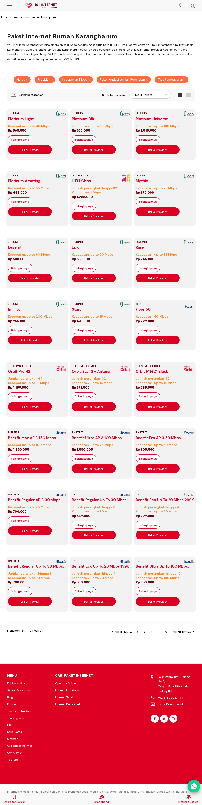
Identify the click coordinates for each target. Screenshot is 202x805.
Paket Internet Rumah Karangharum (35, 17)
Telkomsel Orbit (20, 366)
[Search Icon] (181, 6)
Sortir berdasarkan (114, 95)
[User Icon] (193, 6)
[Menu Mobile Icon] (9, 5)
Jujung (13, 113)
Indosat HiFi (81, 175)
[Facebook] (155, 719)
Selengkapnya (20, 139)
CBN (139, 304)
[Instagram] (173, 719)
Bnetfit (13, 432)
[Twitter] (164, 719)
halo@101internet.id (170, 704)
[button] (22, 79)
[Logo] (41, 5)
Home (4, 17)
